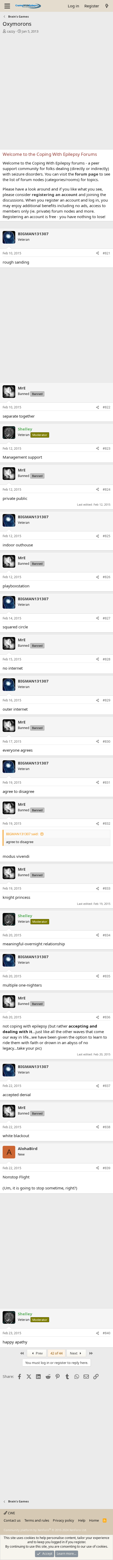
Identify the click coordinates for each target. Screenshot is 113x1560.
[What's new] (107, 6)
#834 (106, 935)
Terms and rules (36, 1520)
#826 (106, 577)
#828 (106, 659)
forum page (86, 174)
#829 (106, 700)
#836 (106, 1017)
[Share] (97, 253)
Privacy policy (63, 1520)
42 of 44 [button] (56, 1353)
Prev (39, 1353)
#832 (106, 823)
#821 (106, 253)
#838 (106, 1127)
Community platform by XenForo (45, 1530)
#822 (106, 407)
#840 (106, 1333)
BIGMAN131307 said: (22, 834)
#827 (106, 618)
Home (94, 1520)
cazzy (11, 31)
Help (81, 1520)
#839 (106, 1168)
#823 (106, 448)
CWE (11, 1513)
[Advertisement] (56, 92)
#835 (106, 976)
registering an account (55, 194)
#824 (106, 489)
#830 (106, 741)
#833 (106, 888)
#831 (106, 782)
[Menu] (7, 6)
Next (74, 1353)
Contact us (12, 1520)
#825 (106, 536)
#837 (106, 1086)
